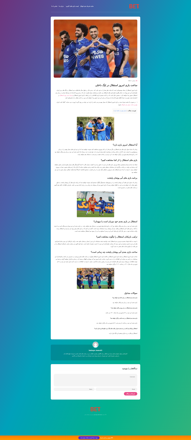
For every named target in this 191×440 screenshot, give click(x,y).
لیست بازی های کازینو (72, 6)
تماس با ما (54, 6)
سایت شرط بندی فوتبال (87, 6)
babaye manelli (95, 350)
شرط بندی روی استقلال (66, 95)
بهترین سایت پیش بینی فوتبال (129, 104)
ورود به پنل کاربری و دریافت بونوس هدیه (88, 437)
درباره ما (61, 6)
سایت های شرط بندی (98, 414)
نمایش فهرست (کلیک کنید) (120, 110)
